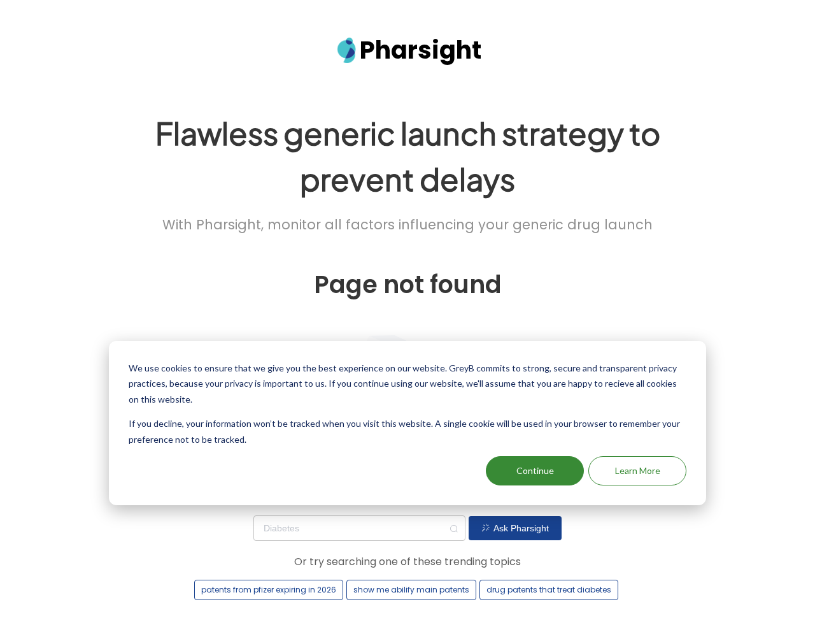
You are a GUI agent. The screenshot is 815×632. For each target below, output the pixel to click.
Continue (535, 470)
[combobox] (359, 528)
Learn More (637, 470)
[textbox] (359, 528)
